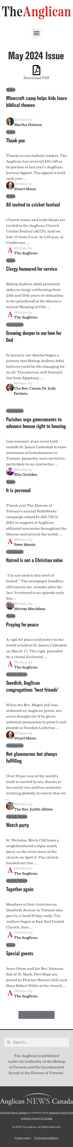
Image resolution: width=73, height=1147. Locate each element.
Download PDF (36, 78)
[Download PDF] (36, 70)
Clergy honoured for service (31, 269)
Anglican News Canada (13, 1112)
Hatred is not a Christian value (34, 560)
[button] (36, 33)
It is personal (18, 490)
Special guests (19, 953)
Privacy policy (23, 1137)
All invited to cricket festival (33, 204)
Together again (19, 889)
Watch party (17, 825)
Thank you (15, 140)
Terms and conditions (46, 1137)
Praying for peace (22, 624)
